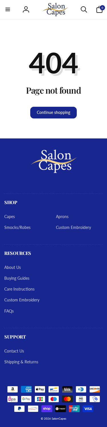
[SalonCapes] (53, 171)
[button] (7, 9)
